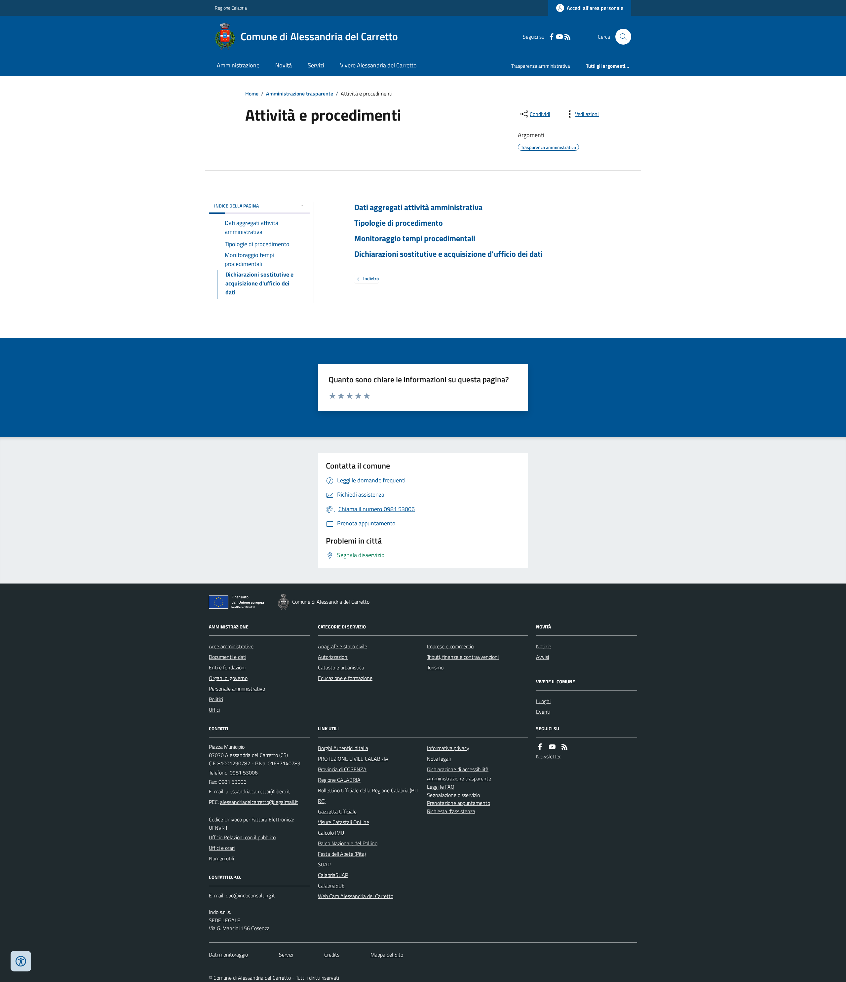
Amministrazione (238, 65)
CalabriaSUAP (333, 875)
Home (251, 93)
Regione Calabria (231, 7)
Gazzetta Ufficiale (337, 811)
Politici (216, 699)
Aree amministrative (231, 646)
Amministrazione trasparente (299, 93)
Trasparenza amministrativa (540, 66)
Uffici (214, 710)
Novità (283, 65)
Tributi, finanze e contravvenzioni (463, 657)
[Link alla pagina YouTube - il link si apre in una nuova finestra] (559, 37)
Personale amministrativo (237, 689)
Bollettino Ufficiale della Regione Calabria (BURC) (368, 795)
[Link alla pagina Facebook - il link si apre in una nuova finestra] (552, 37)
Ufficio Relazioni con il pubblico (242, 837)
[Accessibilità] (21, 961)
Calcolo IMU (331, 833)
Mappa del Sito (386, 955)
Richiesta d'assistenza (451, 811)
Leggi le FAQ (440, 787)
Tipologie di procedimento (398, 223)
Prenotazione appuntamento (458, 803)
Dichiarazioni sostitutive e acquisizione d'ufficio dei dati (448, 254)
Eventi (543, 712)
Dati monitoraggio (228, 955)
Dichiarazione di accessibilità (457, 769)
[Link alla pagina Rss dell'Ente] (564, 747)
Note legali (439, 759)
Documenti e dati (227, 657)
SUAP (324, 864)
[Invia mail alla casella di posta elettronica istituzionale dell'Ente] (258, 791)
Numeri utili (221, 858)
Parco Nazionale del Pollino (347, 843)
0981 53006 (244, 772)
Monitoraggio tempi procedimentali (414, 238)
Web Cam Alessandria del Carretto (355, 896)
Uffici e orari (222, 848)
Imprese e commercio (450, 646)
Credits (331, 955)
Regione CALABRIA (339, 780)
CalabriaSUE (331, 885)
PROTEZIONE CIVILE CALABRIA (353, 759)
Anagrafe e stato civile (342, 646)
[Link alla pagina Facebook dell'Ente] (540, 747)
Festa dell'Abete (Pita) (342, 854)
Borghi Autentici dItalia (343, 748)
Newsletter (548, 756)
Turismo (435, 667)
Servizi (316, 65)
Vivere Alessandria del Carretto (378, 65)
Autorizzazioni (333, 657)
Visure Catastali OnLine (343, 822)
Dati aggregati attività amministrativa (418, 207)
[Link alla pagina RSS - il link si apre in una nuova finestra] (567, 37)
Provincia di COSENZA (342, 769)
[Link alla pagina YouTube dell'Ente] (552, 747)
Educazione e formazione (345, 678)
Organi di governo (228, 678)
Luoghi (543, 701)
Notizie (543, 646)
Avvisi (542, 657)
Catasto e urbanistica (341, 667)
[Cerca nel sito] (620, 37)
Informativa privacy (448, 748)
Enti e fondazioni (227, 667)
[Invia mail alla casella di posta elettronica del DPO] (250, 895)
